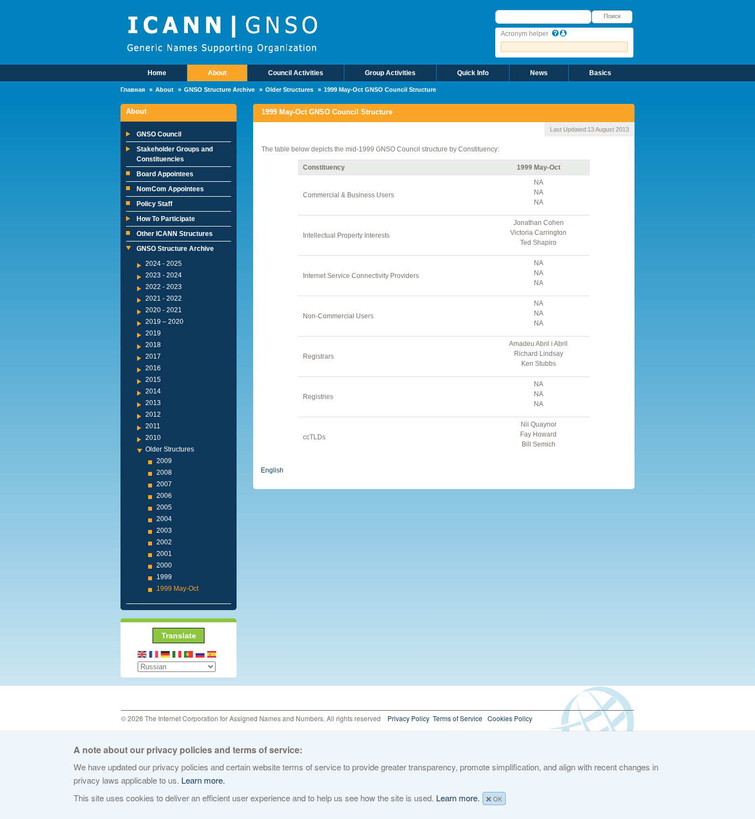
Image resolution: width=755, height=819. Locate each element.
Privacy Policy (408, 718)
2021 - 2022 (163, 298)
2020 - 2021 (163, 310)
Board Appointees (165, 174)
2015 (153, 380)
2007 (164, 484)
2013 (153, 403)
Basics (600, 73)
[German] (166, 653)
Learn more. (203, 780)
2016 (153, 368)
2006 (164, 496)
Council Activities (295, 73)
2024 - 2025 (163, 263)
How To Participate (166, 219)
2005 (164, 507)
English (272, 470)
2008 (164, 472)
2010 (153, 438)
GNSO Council (159, 134)
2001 (164, 554)
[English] (143, 653)
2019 (153, 333)
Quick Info (473, 73)
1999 (164, 577)
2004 (164, 519)
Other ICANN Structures (175, 234)
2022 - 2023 (163, 287)
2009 (164, 461)
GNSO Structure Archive (219, 89)
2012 (153, 414)
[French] (154, 653)
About (217, 73)
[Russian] (201, 653)
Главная (132, 89)
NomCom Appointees (170, 189)
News (539, 73)
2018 (153, 345)
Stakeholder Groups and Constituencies (175, 154)
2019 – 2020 (164, 322)
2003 (164, 530)
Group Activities (390, 73)
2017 (153, 356)
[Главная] (221, 33)
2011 (152, 426)
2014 (153, 391)
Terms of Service (458, 718)
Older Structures (289, 89)
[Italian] (177, 653)
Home (157, 73)
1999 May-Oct (177, 588)
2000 (164, 565)
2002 (164, 542)
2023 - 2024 (163, 275)
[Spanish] (212, 653)
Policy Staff (154, 204)
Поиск (612, 16)
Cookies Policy (509, 718)
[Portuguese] (189, 653)
